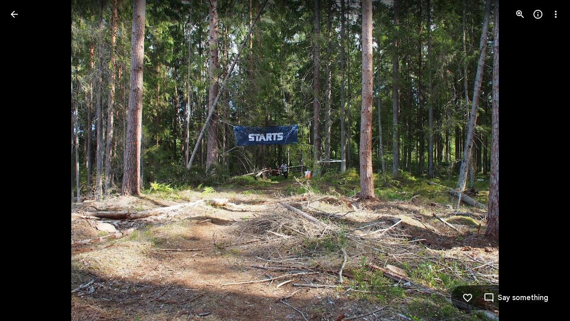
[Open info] (538, 14)
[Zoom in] (520, 14)
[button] (24, 160)
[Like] (467, 297)
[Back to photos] (14, 14)
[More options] (556, 14)
